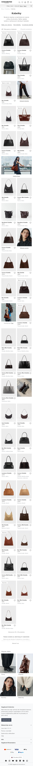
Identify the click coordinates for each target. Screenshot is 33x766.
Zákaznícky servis (6, 725)
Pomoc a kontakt (6, 731)
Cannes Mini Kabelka (23, 197)
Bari (12, 323)
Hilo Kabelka (20, 150)
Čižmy (3, 674)
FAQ (2, 736)
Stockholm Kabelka (7, 222)
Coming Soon (16, 176)
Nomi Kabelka (21, 448)
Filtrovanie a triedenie (10, 29)
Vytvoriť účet (6, 720)
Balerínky (21, 697)
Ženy (21, 6)
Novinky (3, 697)
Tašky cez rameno (6, 25)
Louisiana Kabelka (22, 297)
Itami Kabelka (5, 423)
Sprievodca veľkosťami (8, 733)
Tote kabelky (17, 25)
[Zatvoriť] (31, 6)
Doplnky (24, 101)
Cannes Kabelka (6, 50)
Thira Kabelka (21, 75)
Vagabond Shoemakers (8, 743)
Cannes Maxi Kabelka (23, 373)
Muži (25, 6)
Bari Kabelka (5, 100)
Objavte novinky (24, 248)
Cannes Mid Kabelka (23, 525)
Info (2, 739)
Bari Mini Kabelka (6, 448)
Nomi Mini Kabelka (7, 348)
